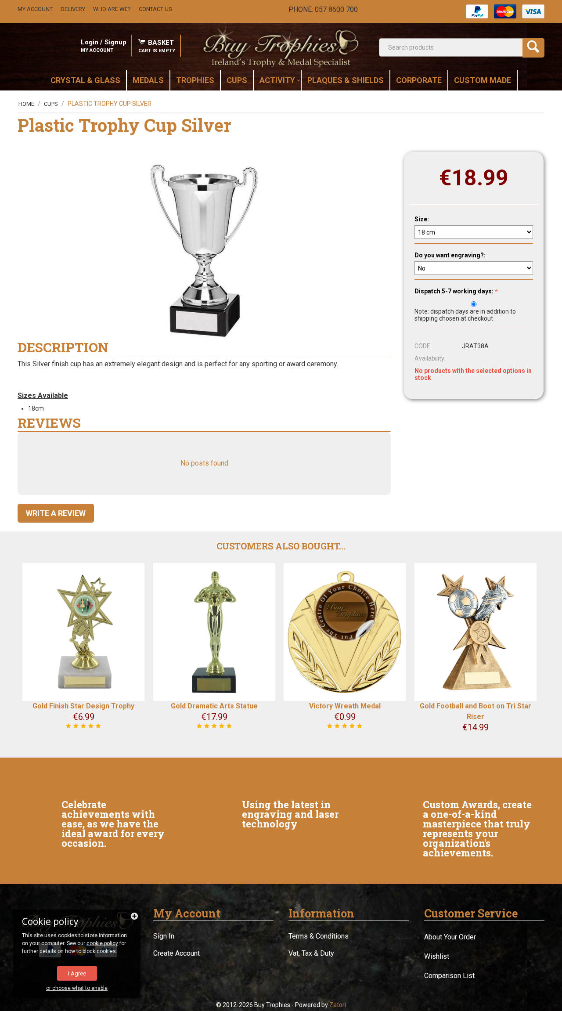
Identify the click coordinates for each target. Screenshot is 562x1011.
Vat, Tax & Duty (311, 953)
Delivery (73, 9)
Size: (421, 219)
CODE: (423, 346)
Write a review (56, 513)
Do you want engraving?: (450, 255)
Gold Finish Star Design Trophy (83, 706)
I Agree (77, 973)
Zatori (337, 1004)
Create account (176, 953)
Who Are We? (112, 9)
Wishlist (436, 956)
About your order (450, 937)
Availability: (430, 358)
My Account (35, 9)
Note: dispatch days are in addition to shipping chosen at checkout (465, 315)
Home (26, 104)
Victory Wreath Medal (345, 706)
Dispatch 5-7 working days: (454, 291)
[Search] (533, 48)
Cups (51, 104)
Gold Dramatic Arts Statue (214, 706)
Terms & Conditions (318, 936)
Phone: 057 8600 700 (323, 9)
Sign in (163, 936)
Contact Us (155, 9)
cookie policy (102, 943)
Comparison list (449, 975)
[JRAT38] (204, 251)
